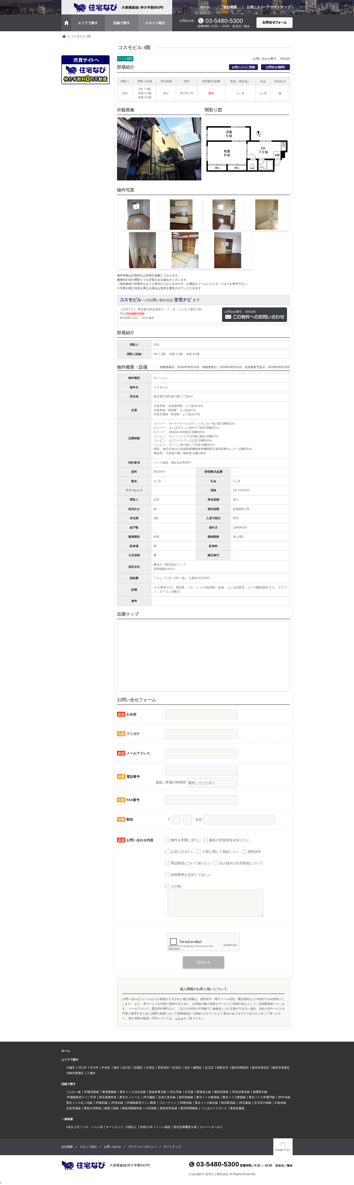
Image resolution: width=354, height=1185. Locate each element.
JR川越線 (149, 1097)
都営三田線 (111, 1108)
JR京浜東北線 (241, 1092)
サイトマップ (280, 7)
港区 (116, 1067)
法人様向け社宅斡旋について (241, 863)
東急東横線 (109, 1092)
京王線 (189, 1092)
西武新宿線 (228, 1102)
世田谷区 (163, 1067)
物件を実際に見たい (186, 840)
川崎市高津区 (75, 1073)
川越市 (70, 1067)
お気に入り (255, 7)
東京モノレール (129, 1097)
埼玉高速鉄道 (107, 1097)
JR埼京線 (117, 1102)
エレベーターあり (211, 1127)
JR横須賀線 (91, 1092)
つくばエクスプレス (214, 1108)
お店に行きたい (182, 852)
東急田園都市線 (132, 1108)
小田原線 (151, 1108)
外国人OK (146, 1127)
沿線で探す (121, 23)
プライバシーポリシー (142, 1146)
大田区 (150, 1067)
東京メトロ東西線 (234, 1097)
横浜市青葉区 (281, 1067)
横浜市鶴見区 (240, 1067)
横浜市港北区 (260, 1067)
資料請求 (254, 852)
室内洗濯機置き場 (185, 1127)
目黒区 (138, 1067)
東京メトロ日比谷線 (133, 1092)
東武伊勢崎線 (189, 1108)
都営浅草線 (221, 1092)
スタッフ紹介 (155, 23)
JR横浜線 (185, 1102)
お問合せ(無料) (275, 67)
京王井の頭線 (262, 1102)
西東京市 (222, 1067)
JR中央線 (284, 1097)
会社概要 (230, 7)
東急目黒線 (237, 1108)
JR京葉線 (245, 1102)
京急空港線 (73, 1108)
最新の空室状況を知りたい (229, 840)
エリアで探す (88, 23)
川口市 (82, 1067)
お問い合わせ (112, 1146)
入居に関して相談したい (220, 852)
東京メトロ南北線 (206, 1102)
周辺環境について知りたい (191, 863)
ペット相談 (163, 1127)
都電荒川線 (260, 1092)
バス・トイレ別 (93, 1127)
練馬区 (197, 1067)
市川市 (94, 1067)
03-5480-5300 (224, 20)
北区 (187, 1067)
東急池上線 (204, 1092)
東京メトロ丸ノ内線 (79, 1102)
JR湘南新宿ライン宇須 (81, 1097)
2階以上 (131, 1127)
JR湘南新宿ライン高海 (141, 1102)
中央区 (106, 1067)
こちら (179, 1018)
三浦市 (91, 1073)
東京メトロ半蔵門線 (262, 1097)
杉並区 (176, 1067)
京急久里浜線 (167, 1097)
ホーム (205, 7)
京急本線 (280, 1102)
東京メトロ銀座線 (207, 1097)
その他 (176, 886)
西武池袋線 (186, 1097)
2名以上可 (72, 1127)
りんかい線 (73, 1092)
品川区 (126, 1067)
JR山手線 (175, 1092)
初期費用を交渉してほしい (191, 875)
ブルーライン (167, 1102)
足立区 (209, 1067)
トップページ (64, 36)
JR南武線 (101, 1102)
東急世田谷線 (168, 1108)
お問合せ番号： (240, 311)
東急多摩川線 (157, 1092)
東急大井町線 (92, 1108)
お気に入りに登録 (243, 67)
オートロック (114, 1127)
